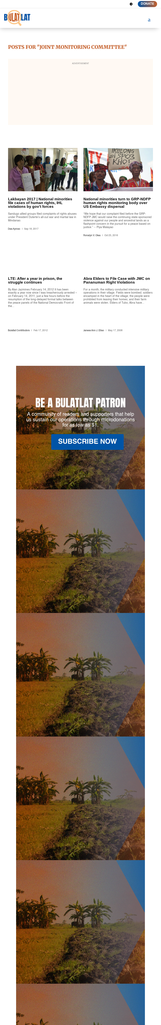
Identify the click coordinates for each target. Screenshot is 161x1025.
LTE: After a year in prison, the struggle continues (43, 294)
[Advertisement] (80, 94)
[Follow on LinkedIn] (117, 4)
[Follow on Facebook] (103, 4)
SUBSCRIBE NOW (87, 441)
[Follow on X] (110, 4)
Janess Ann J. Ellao (93, 330)
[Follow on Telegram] (131, 4)
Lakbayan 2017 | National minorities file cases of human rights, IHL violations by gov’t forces (43, 193)
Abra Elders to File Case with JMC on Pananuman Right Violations (118, 294)
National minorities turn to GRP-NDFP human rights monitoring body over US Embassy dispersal (118, 193)
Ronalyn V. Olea (92, 235)
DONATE (147, 4)
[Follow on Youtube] (124, 4)
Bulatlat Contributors (19, 330)
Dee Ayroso (14, 229)
